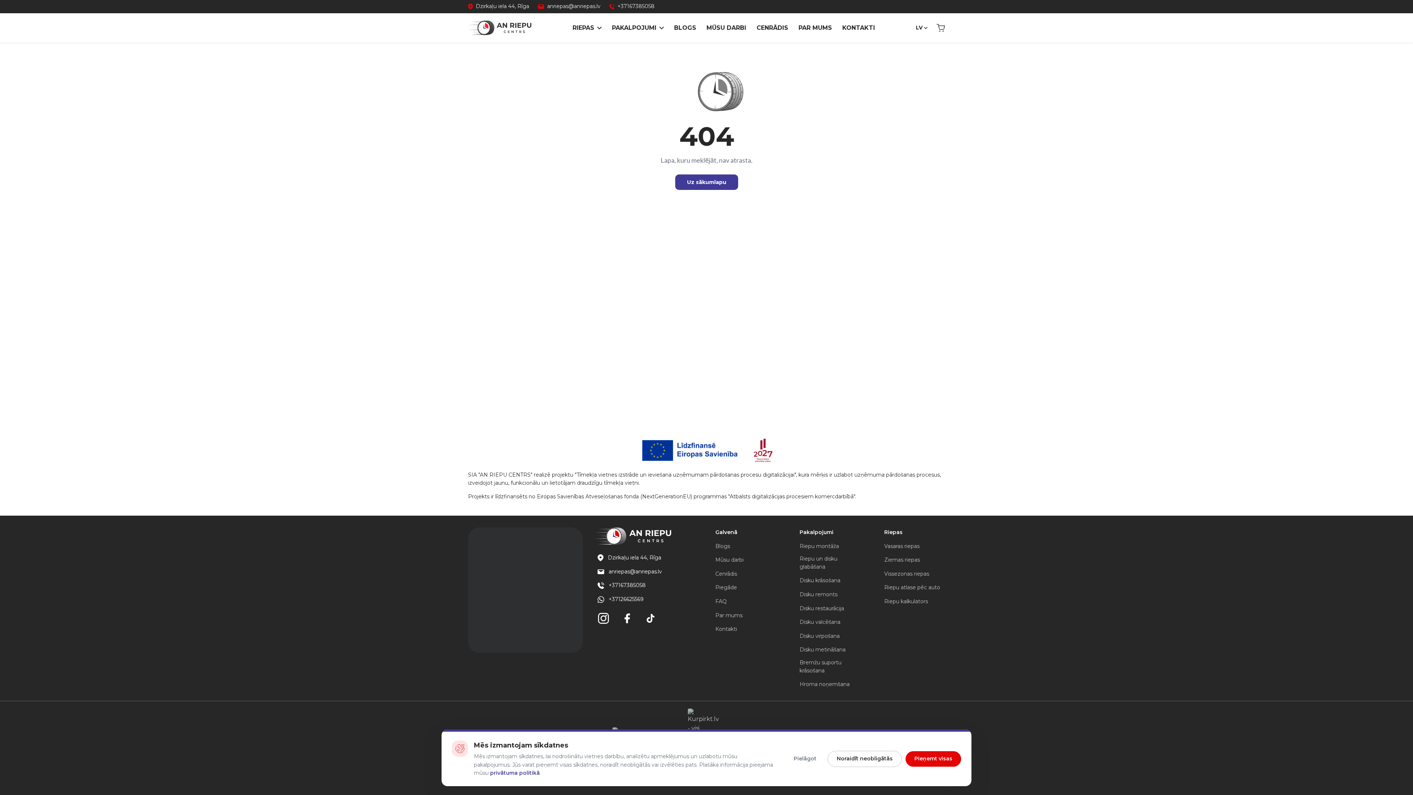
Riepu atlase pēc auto (912, 587)
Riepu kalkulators (906, 601)
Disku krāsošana (820, 580)
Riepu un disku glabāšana (818, 562)
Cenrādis (772, 27)
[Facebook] (627, 618)
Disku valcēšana (820, 622)
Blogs (685, 27)
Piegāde (726, 587)
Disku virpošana (820, 636)
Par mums (815, 27)
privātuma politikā (515, 773)
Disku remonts (818, 594)
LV (919, 27)
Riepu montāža (819, 546)
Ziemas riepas (902, 559)
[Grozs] (940, 28)
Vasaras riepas (902, 546)
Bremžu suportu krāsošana (821, 666)
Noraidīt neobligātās (865, 758)
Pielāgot (805, 758)
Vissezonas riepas (906, 573)
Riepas (583, 27)
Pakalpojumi (634, 27)
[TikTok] (650, 618)
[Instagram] (603, 618)
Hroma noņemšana (825, 684)
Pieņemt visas (933, 758)
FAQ (721, 601)
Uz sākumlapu (706, 182)
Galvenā (726, 532)
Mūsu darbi (726, 27)
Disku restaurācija (822, 608)
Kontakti (858, 27)
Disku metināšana (823, 649)
